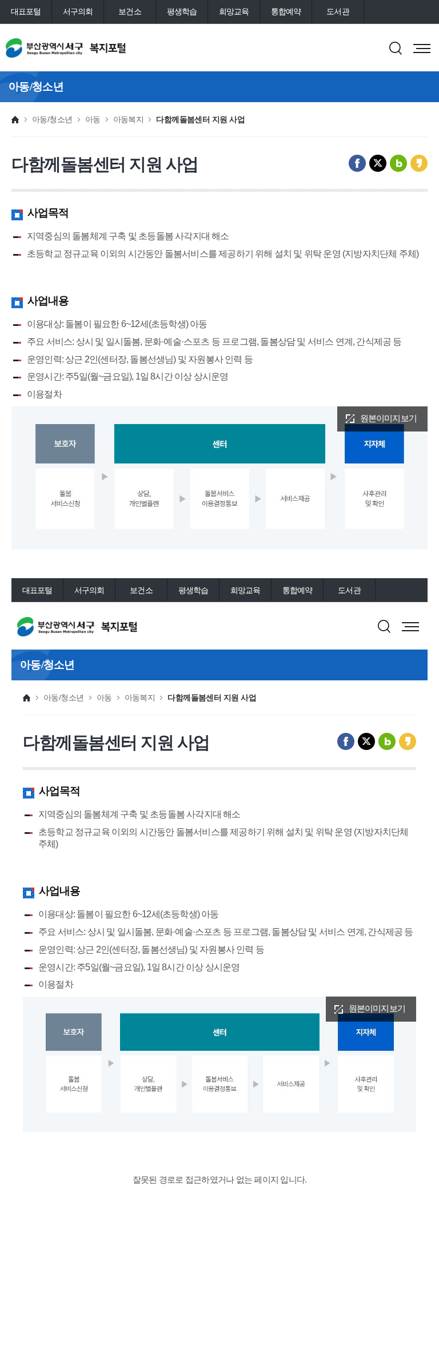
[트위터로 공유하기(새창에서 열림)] (377, 163)
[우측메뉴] (421, 48)
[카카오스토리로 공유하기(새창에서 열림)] (419, 163)
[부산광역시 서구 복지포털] (90, 48)
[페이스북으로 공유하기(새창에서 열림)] (357, 163)
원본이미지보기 (388, 418)
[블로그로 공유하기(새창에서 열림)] (398, 163)
